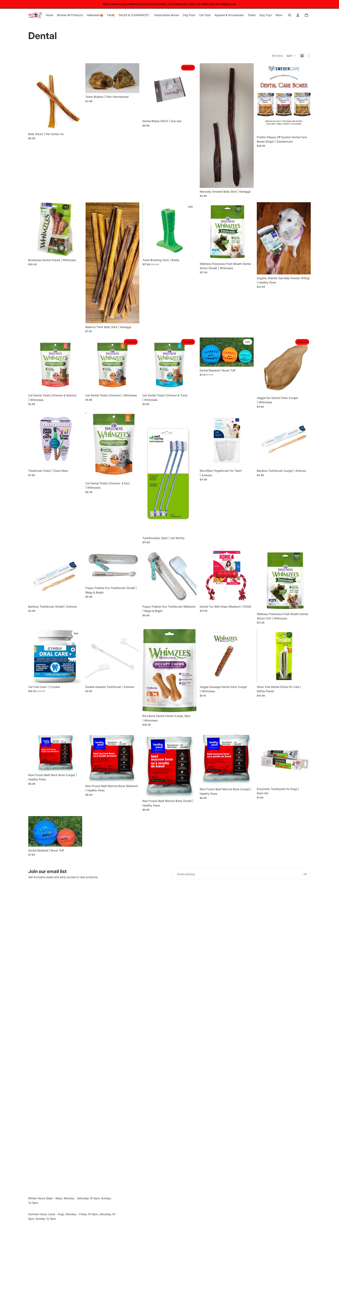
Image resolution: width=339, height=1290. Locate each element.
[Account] (297, 15)
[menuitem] (279, 15)
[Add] (247, 254)
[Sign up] (305, 874)
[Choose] (76, 124)
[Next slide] (191, 90)
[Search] (289, 15)
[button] (291, 55)
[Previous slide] (148, 90)
